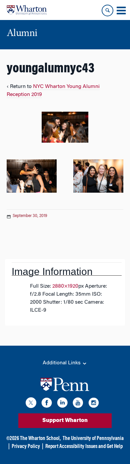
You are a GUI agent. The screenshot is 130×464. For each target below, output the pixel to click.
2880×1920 (65, 286)
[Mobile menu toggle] (121, 10)
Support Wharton (65, 420)
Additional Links (62, 363)
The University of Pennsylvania (93, 438)
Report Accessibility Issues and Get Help (84, 446)
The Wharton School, (40, 438)
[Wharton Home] (27, 10)
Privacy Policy (26, 446)
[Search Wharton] (107, 10)
